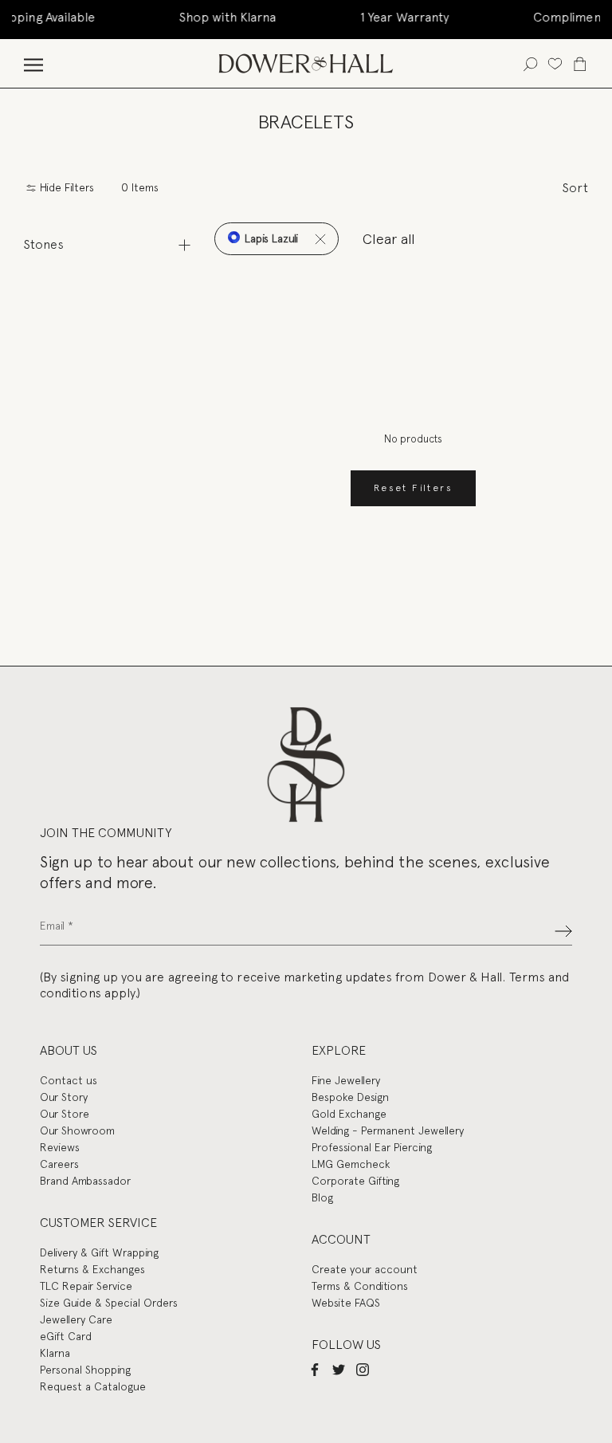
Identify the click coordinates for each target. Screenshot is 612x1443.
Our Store (64, 1113)
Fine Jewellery (346, 1080)
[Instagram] (362, 1368)
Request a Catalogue (93, 1386)
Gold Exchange (349, 1113)
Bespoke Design (350, 1097)
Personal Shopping (85, 1369)
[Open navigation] (33, 63)
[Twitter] (338, 1368)
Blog (322, 1197)
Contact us (68, 1080)
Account (341, 1239)
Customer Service (98, 1222)
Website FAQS (346, 1302)
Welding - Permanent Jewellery (388, 1130)
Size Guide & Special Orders (109, 1302)
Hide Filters (65, 188)
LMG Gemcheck (351, 1164)
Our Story (64, 1097)
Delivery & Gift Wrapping (99, 1252)
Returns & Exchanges (92, 1269)
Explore (339, 1050)
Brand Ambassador (85, 1180)
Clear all (389, 238)
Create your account (365, 1269)
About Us (68, 1050)
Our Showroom (77, 1130)
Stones (44, 244)
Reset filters (413, 487)
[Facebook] (314, 1368)
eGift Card (66, 1336)
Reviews (60, 1147)
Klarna (55, 1353)
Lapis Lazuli (269, 238)
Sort (575, 187)
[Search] (530, 63)
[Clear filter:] (320, 239)
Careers (59, 1164)
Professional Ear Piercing (372, 1147)
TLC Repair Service (86, 1286)
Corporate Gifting (355, 1180)
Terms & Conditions (360, 1286)
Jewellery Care (76, 1319)
